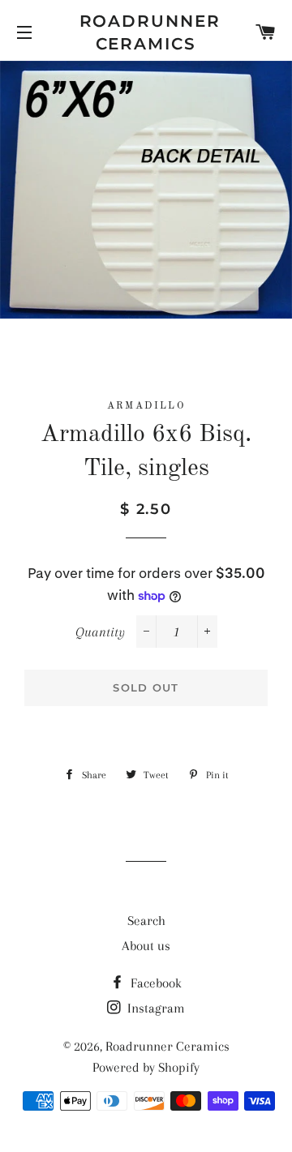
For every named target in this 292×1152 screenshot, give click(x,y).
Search (146, 920)
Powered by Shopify (146, 1067)
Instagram (154, 1008)
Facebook (154, 983)
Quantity (100, 632)
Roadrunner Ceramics (146, 32)
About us (146, 945)
